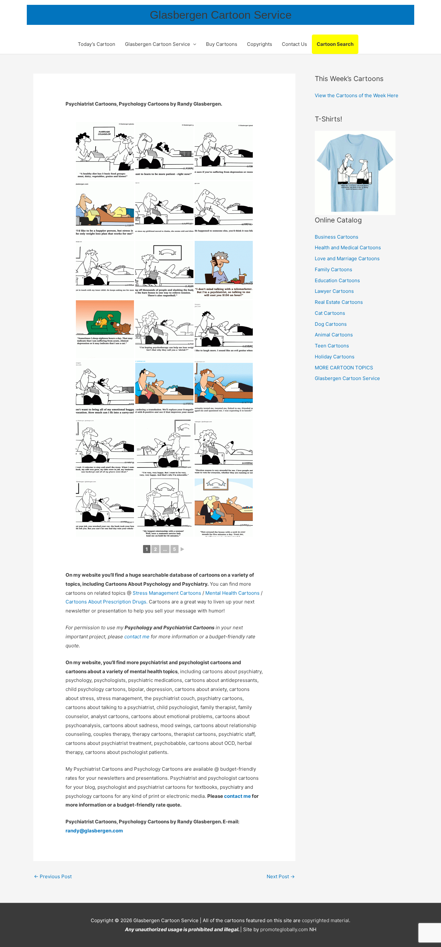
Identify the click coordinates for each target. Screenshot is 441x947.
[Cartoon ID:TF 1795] (224, 270)
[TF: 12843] (164, 210)
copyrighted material (325, 920)
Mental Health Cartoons (233, 593)
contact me (136, 636)
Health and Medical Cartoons (348, 247)
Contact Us (294, 44)
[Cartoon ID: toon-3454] (224, 389)
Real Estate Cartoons (339, 302)
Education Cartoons (337, 280)
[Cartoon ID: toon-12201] (164, 329)
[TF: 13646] (164, 151)
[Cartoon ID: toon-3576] (164, 389)
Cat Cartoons (330, 313)
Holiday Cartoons (334, 357)
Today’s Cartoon (96, 44)
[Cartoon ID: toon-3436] (164, 448)
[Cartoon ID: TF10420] (224, 210)
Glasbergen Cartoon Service (221, 14)
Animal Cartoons (334, 335)
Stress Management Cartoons (167, 593)
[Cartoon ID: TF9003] (105, 389)
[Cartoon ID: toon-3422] (224, 448)
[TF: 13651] (224, 151)
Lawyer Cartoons (334, 291)
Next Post (281, 876)
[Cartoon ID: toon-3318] (105, 508)
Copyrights (259, 44)
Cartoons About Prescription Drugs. (107, 602)
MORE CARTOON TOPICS (344, 368)
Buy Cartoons (221, 44)
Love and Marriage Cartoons (347, 258)
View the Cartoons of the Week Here (356, 95)
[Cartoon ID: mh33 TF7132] (224, 329)
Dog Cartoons (331, 324)
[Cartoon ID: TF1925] (164, 270)
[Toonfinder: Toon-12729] (105, 270)
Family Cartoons (333, 269)
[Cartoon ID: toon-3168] (224, 508)
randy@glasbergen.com (94, 831)
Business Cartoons (336, 237)
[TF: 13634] (105, 151)
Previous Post (53, 876)
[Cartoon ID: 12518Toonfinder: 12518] (105, 329)
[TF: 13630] (105, 210)
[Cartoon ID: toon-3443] (105, 448)
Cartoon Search (335, 44)
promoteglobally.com (284, 929)
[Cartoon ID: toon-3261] (164, 508)
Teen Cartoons (332, 346)
